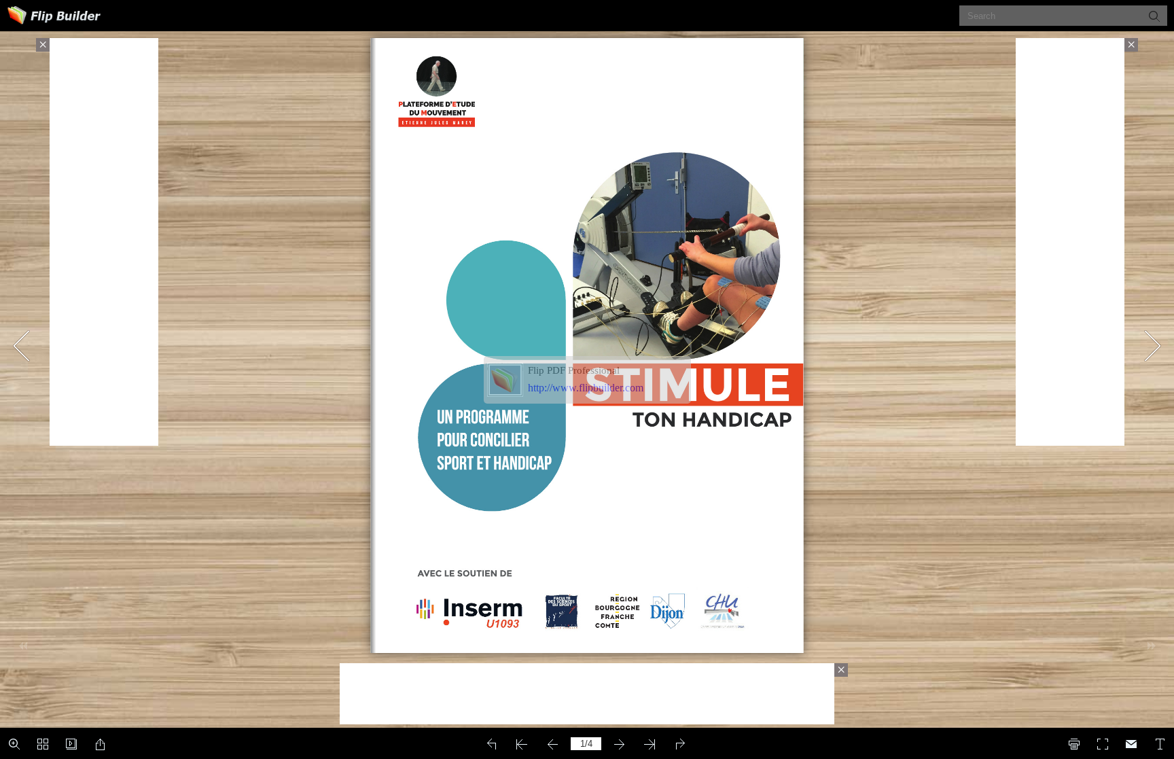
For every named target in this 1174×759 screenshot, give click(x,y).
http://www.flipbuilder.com (585, 387)
